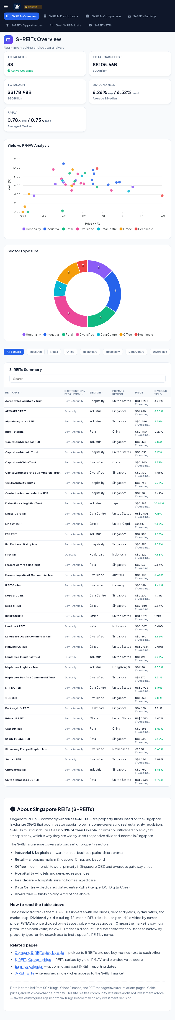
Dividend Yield (160, 392)
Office (70, 351)
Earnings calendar (29, 966)
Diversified (160, 351)
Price (140, 392)
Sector (96, 392)
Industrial (36, 351)
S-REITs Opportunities (33, 959)
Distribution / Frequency (74, 392)
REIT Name (13, 392)
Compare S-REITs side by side (39, 952)
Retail (54, 351)
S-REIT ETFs (25, 973)
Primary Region (118, 392)
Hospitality (113, 351)
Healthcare (90, 351)
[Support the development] (33, 7)
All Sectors (14, 351)
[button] (31, 229)
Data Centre (136, 351)
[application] (87, 192)
